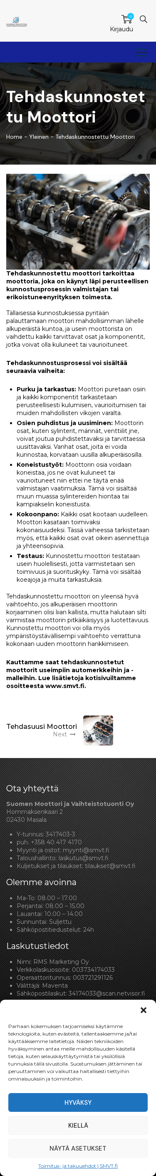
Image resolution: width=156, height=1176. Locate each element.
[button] (143, 1010)
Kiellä (78, 1125)
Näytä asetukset (78, 1148)
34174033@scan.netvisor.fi (107, 993)
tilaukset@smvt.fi (110, 866)
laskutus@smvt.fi (84, 858)
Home (14, 136)
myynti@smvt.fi (86, 850)
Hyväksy (78, 1102)
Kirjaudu (121, 29)
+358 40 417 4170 (56, 842)
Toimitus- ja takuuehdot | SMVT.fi (78, 1166)
